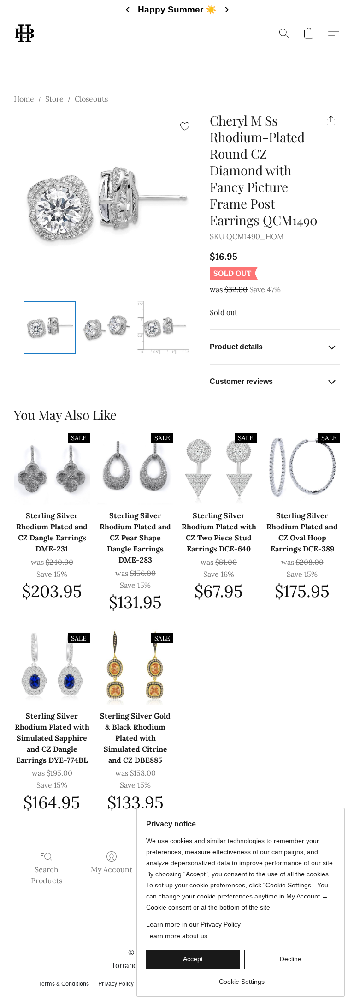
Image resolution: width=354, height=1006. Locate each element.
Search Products (46, 875)
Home (24, 98)
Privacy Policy (116, 983)
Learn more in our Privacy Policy (193, 924)
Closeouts (91, 98)
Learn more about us (176, 936)
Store (54, 98)
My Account (111, 869)
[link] (241, 978)
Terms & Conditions (63, 983)
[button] (25, 33)
